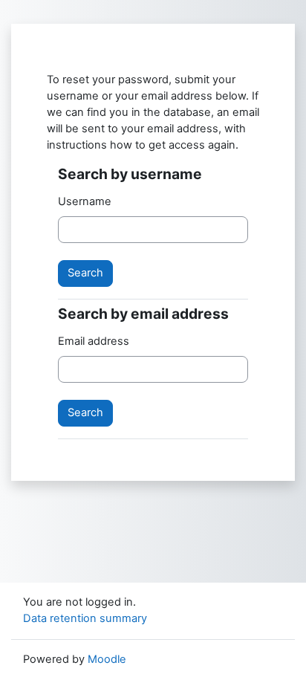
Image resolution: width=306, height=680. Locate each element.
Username (84, 201)
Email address (93, 341)
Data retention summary (85, 618)
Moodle (107, 659)
